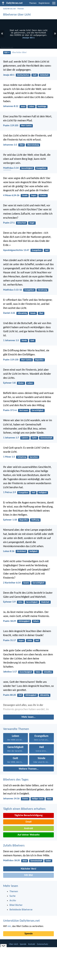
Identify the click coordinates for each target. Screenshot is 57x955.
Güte (20, 602)
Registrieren (44, 3)
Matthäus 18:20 (11, 860)
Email (29, 822)
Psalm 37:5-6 (10, 410)
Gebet (48, 861)
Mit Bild (28, 875)
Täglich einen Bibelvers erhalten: (24, 809)
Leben (31, 107)
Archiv (13, 900)
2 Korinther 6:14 (12, 583)
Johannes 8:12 (10, 106)
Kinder (21, 383)
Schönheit (44, 75)
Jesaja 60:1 (8, 75)
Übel (22, 145)
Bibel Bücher (16, 905)
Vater (38, 672)
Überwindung (33, 145)
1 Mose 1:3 (9, 457)
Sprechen (34, 457)
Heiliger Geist (37, 799)
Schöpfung (21, 457)
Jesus (23, 107)
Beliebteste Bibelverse (21, 909)
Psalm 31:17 (9, 640)
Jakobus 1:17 (10, 672)
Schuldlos (48, 672)
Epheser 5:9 (9, 602)
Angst (31, 223)
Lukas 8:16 (8, 551)
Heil (46, 250)
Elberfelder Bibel (19, 53)
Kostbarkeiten (23, 75)
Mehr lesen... (28, 717)
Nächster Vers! (28, 869)
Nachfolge (42, 107)
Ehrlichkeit (21, 551)
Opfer (34, 438)
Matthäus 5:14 (11, 168)
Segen (33, 196)
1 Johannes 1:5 (11, 340)
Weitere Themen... (28, 769)
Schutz (36, 621)
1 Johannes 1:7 (11, 438)
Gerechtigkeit (27, 168)
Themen (32, 3)
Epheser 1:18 (10, 520)
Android (28, 828)
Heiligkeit (43, 493)
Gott (35, 75)
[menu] (54, 4)
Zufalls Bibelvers (14, 845)
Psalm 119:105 (10, 125)
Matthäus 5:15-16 (12, 290)
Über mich (13, 944)
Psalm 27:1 (9, 223)
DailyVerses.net (9, 9)
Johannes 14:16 (11, 798)
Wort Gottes (26, 126)
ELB (5, 53)
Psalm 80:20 (9, 695)
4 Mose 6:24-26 (11, 195)
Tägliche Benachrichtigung (28, 815)
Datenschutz (42, 944)
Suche (13, 896)
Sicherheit (21, 223)
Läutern (25, 438)
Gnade (25, 196)
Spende (29, 933)
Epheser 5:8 (9, 383)
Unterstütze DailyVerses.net (21, 920)
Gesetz (26, 583)
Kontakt (31, 944)
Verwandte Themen (16, 729)
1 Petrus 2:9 (9, 492)
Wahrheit (45, 602)
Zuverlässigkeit (25, 672)
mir (9, 926)
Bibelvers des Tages (15, 779)
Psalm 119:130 (10, 360)
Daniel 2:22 (9, 313)
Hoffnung (35, 520)
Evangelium (41, 168)
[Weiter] (28, 708)
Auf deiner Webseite (29, 835)
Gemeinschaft (46, 438)
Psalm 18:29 (9, 621)
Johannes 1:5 (10, 145)
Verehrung (42, 290)
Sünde (33, 313)
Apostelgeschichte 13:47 (16, 250)
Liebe (29, 641)
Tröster (25, 799)
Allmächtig (22, 313)
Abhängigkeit (24, 621)
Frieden (43, 196)
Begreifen (39, 360)
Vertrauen (23, 410)
